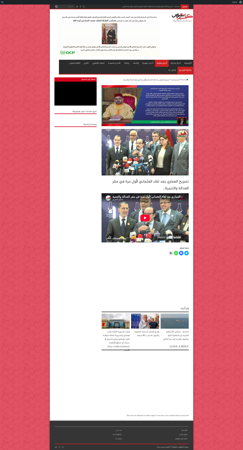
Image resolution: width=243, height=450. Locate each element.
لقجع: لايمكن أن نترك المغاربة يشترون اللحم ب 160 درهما (146, 333)
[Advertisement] (75, 146)
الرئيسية (188, 63)
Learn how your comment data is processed (172, 415)
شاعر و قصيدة (114, 63)
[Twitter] (77, 7)
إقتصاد (136, 63)
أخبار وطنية (162, 63)
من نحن (119, 430)
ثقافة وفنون (74, 63)
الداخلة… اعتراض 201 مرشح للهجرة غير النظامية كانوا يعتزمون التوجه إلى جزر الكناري (151, 6)
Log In (234, 2)
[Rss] (84, 7)
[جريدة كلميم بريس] (182, 21)
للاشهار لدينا (117, 434)
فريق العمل (183, 434)
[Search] (56, 7)
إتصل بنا (172, 70)
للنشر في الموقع (181, 438)
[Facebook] (80, 7)
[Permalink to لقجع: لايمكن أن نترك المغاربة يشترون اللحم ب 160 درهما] (145, 328)
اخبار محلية (176, 63)
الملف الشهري (98, 63)
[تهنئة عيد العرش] (145, 125)
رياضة (126, 63)
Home (183, 79)
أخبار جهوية (147, 63)
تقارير (86, 63)
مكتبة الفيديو (185, 70)
